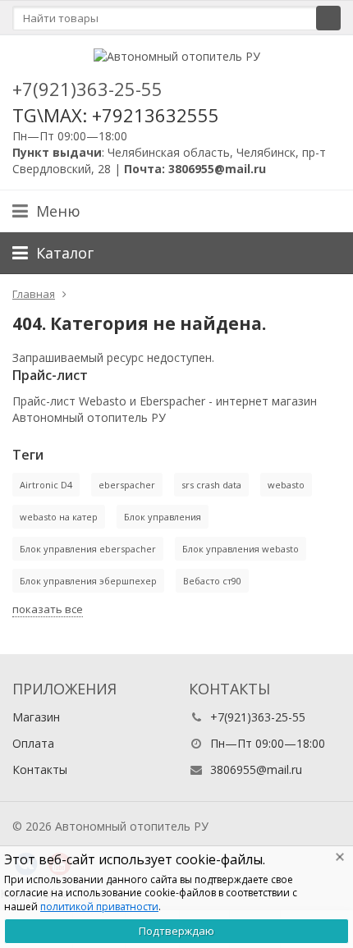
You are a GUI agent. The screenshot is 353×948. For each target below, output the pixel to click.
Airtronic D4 (46, 485)
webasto (286, 485)
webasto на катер (59, 517)
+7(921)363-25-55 (87, 88)
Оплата (33, 743)
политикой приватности (99, 907)
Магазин (36, 717)
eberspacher (127, 485)
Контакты (39, 769)
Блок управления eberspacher (88, 549)
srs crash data (211, 485)
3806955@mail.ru (256, 769)
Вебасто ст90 (212, 581)
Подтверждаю (176, 930)
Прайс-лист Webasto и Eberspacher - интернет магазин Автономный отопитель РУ (164, 409)
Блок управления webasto (240, 549)
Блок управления (162, 517)
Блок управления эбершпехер (88, 581)
